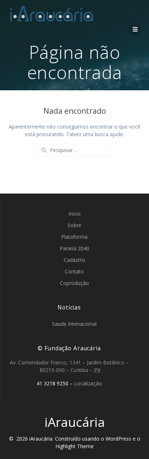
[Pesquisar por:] (74, 150)
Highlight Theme (74, 446)
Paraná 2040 (74, 248)
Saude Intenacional (74, 323)
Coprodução (74, 283)
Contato (74, 271)
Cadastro (74, 259)
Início (74, 213)
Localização (88, 383)
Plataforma (74, 236)
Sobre (74, 225)
